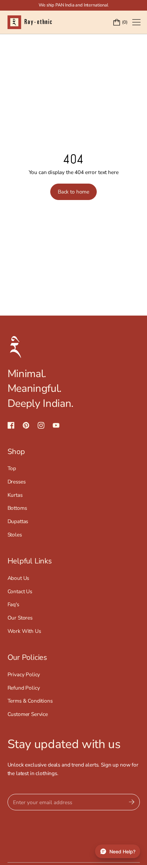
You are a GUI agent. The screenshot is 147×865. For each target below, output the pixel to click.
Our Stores (20, 617)
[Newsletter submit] (131, 802)
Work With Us (24, 631)
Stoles (15, 534)
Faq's (13, 604)
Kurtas (15, 494)
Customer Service (28, 714)
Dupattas (18, 521)
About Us (18, 578)
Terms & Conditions (30, 700)
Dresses (17, 481)
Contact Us (20, 591)
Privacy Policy (24, 674)
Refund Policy (24, 687)
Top (12, 468)
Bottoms (17, 507)
